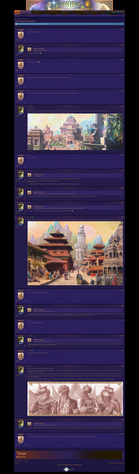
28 (122, 170)
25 (122, 90)
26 (122, 106)
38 (122, 419)
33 (122, 305)
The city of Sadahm (31, 181)
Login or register (107, 12)
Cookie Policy (45, 23)
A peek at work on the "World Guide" (25, 21)
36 (122, 350)
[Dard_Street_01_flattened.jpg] (75, 253)
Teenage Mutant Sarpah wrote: (39, 48)
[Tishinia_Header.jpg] (75, 132)
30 (122, 202)
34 (122, 320)
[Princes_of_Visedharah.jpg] (75, 399)
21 (122, 29)
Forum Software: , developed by (69, 464)
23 (122, 59)
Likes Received (18, 39)
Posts (17, 40)
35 (122, 335)
